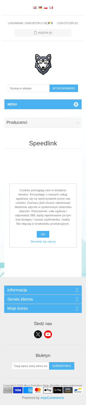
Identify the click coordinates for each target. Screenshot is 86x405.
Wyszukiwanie (64, 88)
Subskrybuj (61, 366)
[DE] (40, 7)
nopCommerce (52, 398)
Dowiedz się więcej (43, 241)
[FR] (51, 7)
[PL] (45, 7)
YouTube (48, 334)
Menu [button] (12, 104)
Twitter (38, 334)
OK (43, 234)
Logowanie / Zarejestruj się (28, 23)
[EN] (34, 7)
